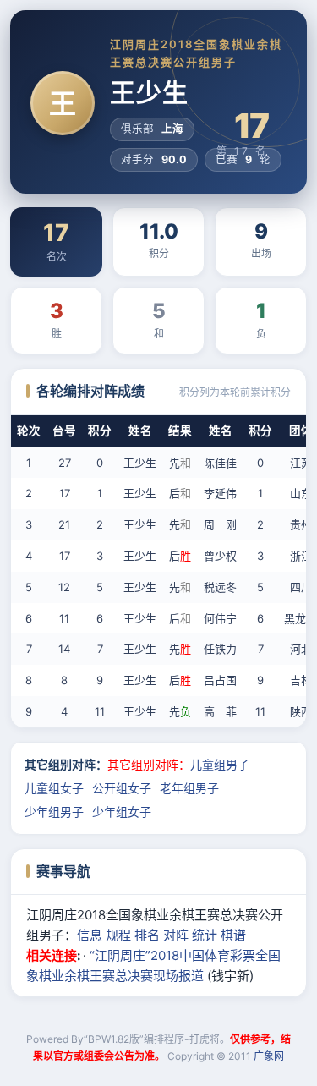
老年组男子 (189, 788)
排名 (147, 935)
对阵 (176, 935)
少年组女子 (121, 811)
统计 (204, 935)
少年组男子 (54, 811)
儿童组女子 (54, 788)
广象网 (269, 1056)
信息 (89, 935)
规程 (118, 935)
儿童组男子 (219, 764)
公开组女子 (121, 788)
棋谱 (233, 935)
